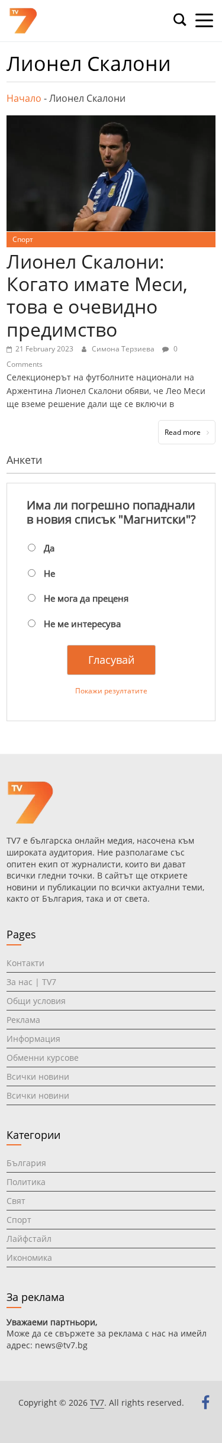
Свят (16, 1200)
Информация (33, 1038)
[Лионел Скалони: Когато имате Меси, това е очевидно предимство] (111, 122)
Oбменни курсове (43, 1057)
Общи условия (36, 1000)
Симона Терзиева (124, 349)
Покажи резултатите (111, 691)
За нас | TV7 (31, 981)
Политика (26, 1181)
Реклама (23, 1019)
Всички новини (38, 1076)
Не (49, 573)
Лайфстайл (29, 1238)
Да (49, 548)
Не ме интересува (82, 624)
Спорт (22, 239)
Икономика (29, 1257)
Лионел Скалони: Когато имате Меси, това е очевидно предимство (97, 295)
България (26, 1162)
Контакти (25, 963)
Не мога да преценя (86, 598)
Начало (24, 98)
